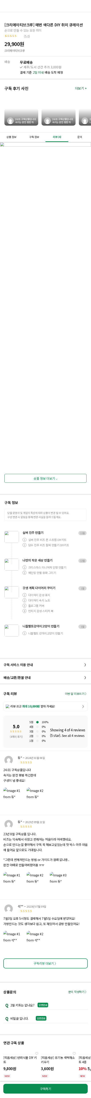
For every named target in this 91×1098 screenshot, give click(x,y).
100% (45, 722)
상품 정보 (11, 137)
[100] (37, 722)
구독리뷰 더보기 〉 (45, 963)
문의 (79, 137)
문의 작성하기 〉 (78, 992)
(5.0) (27, 36)
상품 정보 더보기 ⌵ (45, 478)
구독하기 (45, 1089)
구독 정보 (34, 137)
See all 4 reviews (73, 735)
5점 (31, 722)
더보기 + (81, 88)
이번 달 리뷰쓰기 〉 (76, 694)
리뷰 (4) (57, 137)
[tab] (11, 137)
